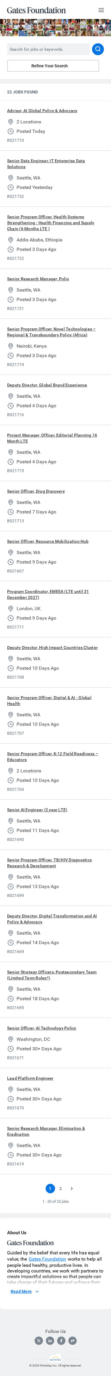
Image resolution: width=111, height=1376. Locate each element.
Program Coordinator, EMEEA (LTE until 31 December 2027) (48, 594)
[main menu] (101, 10)
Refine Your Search (49, 65)
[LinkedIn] (50, 1341)
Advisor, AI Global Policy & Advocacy (42, 110)
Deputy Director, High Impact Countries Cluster (52, 647)
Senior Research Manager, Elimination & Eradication (46, 1131)
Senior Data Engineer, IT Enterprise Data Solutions (46, 163)
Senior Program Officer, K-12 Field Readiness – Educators (52, 756)
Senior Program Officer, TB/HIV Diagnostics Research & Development (49, 863)
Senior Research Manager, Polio (38, 278)
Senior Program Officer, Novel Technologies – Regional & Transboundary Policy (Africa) (51, 332)
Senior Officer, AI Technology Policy (41, 1028)
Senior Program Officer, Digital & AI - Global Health (49, 700)
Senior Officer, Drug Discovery (36, 491)
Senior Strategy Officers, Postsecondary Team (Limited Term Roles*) (52, 975)
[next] (71, 1188)
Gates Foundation (47, 1259)
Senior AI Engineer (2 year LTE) (37, 809)
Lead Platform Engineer (30, 1078)
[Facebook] (61, 1341)
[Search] (98, 49)
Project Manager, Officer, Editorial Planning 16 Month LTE (52, 438)
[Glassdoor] (72, 1341)
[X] (39, 1341)
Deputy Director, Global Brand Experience (47, 385)
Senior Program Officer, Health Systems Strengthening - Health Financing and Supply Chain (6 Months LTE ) (50, 222)
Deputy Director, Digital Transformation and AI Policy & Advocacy (52, 919)
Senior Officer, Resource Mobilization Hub (48, 541)
